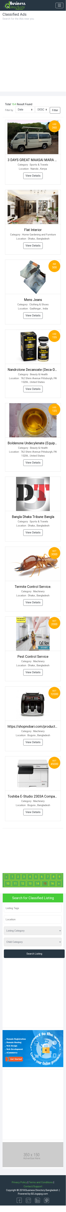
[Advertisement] (33, 56)
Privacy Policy (19, 1182)
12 (22, 883)
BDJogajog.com (39, 1193)
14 (37, 883)
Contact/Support (33, 1186)
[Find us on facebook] (19, 1200)
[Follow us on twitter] (28, 1200)
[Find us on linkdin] (37, 1200)
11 (15, 883)
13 (30, 883)
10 (7, 883)
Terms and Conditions (41, 1182)
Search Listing (34, 953)
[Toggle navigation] (59, 5)
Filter (55, 110)
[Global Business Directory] (14, 5)
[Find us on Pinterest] (46, 1200)
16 (52, 883)
